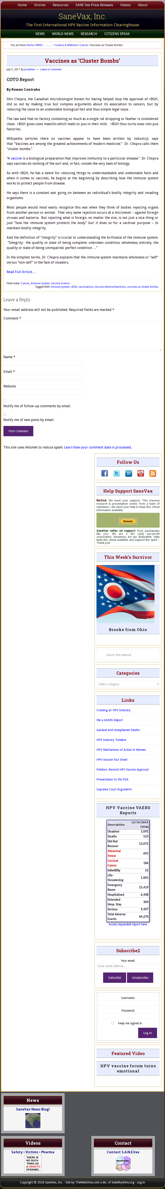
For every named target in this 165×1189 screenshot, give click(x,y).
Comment (12, 318)
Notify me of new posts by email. (28, 420)
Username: (128, 998)
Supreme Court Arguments (114, 789)
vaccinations (85, 286)
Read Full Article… (21, 272)
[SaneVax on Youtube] (138, 476)
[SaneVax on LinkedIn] (126, 476)
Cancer (25, 283)
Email (9, 372)
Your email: (128, 960)
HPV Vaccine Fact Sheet (111, 759)
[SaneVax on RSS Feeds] (150, 476)
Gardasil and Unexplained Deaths (118, 730)
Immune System (40, 283)
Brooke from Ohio (128, 629)
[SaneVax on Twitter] (114, 476)
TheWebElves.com (87, 1182)
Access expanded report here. (128, 924)
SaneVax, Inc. (83, 16)
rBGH (74, 286)
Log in (141, 1182)
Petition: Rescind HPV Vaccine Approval (122, 769)
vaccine (16, 158)
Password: (128, 1010)
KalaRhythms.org (123, 1182)
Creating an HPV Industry (113, 710)
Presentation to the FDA (112, 779)
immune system (60, 286)
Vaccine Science (60, 283)
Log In (147, 1033)
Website (9, 386)
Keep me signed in (130, 1023)
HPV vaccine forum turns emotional (128, 1068)
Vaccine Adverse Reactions (110, 286)
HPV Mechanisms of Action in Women (121, 749)
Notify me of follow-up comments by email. (37, 406)
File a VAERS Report (109, 720)
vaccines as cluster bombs (142, 286)
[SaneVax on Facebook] (104, 476)
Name (9, 357)
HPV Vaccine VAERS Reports (128, 810)
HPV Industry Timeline (111, 740)
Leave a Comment (50, 69)
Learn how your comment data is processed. (98, 447)
